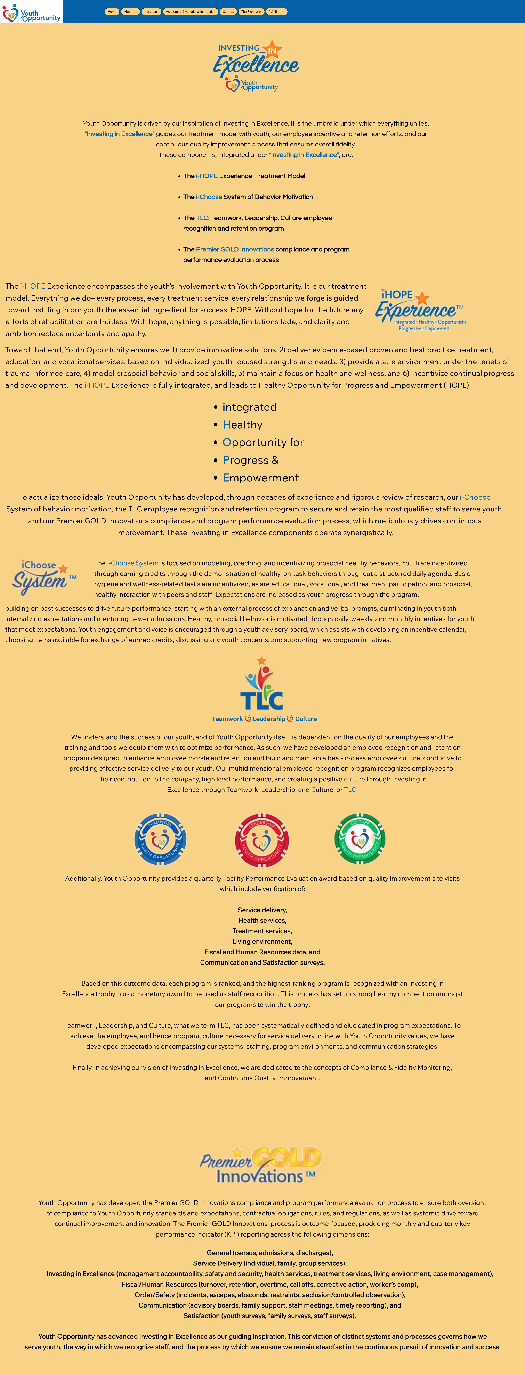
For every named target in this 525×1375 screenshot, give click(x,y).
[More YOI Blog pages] (284, 11)
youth (51, 1347)
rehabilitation (62, 321)
